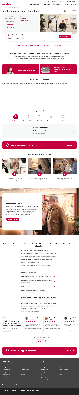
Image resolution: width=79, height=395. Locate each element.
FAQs (22, 377)
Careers (54, 361)
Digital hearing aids (6, 374)
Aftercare (23, 374)
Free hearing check (25, 369)
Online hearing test (44, 379)
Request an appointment (45, 377)
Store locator (4, 7)
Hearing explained (43, 372)
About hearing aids (6, 369)
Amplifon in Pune (62, 379)
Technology (4, 377)
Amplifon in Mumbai (63, 372)
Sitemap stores (21, 390)
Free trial (23, 372)
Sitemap (13, 390)
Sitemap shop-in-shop (33, 390)
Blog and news (24, 379)
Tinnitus (41, 374)
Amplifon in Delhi (62, 374)
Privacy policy (6, 390)
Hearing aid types (6, 372)
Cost (3, 379)
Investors (60, 361)
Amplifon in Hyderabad (63, 377)
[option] (33, 324)
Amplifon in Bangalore (63, 369)
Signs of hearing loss (44, 369)
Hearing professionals (44, 361)
